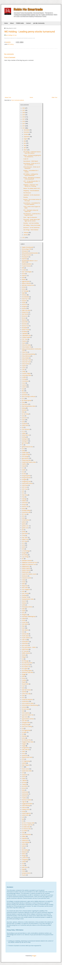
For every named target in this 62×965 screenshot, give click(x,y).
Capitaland (25, 333)
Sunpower (24, 774)
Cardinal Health (26, 337)
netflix (23, 605)
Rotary (24, 678)
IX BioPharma (25, 520)
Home (6, 23)
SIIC (23, 734)
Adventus (24, 275)
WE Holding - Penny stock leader (31, 225)
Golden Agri (25, 452)
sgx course (25, 717)
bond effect (25, 322)
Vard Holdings (25, 842)
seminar (24, 707)
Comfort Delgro (26, 373)
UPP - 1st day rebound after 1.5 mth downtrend (31, 181)
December (27, 130)
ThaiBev (24, 798)
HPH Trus (24, 487)
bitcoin (24, 318)
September (27, 136)
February (26, 232)
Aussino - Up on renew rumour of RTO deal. (32, 200)
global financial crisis (27, 446)
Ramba (24, 655)
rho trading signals (27, 670)
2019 (23, 114)
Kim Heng (24, 541)
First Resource (27, 193)
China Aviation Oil (26, 347)
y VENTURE (25, 857)
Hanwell (24, 466)
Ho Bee (24, 473)
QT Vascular (25, 651)
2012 (23, 237)
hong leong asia (26, 477)
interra (23, 508)
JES (23, 529)
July (25, 141)
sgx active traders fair (27, 715)
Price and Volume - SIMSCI (29, 647)
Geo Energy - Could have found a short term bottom (32, 152)
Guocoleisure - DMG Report (30, 161)
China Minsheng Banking (28, 354)
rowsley (24, 680)
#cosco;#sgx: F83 (26, 249)
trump (23, 811)
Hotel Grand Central (27, 483)
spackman (24, 755)
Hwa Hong (25, 495)
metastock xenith (26, 578)
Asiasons (24, 300)
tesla (23, 790)
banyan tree (25, 312)
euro (23, 416)
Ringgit (24, 674)
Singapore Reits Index (27, 742)
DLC (23, 398)
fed (23, 427)
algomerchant (25, 281)
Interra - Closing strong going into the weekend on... (32, 156)
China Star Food (26, 362)
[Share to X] (19, 42)
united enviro (25, 815)
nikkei (23, 608)
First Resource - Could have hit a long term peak (31, 214)
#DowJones (25, 251)
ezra (23, 421)
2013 (23, 128)
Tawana (24, 784)
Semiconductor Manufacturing (30, 705)
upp (23, 819)
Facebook (24, 423)
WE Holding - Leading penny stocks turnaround (30, 174)
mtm (23, 591)
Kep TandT (25, 537)
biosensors (25, 316)
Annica (24, 289)
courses (24, 385)
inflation (24, 500)
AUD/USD (24, 304)
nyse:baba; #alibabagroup (28, 616)
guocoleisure (25, 458)
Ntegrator (24, 614)
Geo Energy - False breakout (30, 229)
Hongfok (24, 479)
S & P (23, 686)
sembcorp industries (27, 699)
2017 (23, 119)
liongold (24, 553)
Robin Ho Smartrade (28, 9)
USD (23, 832)
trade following (26, 805)
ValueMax (24, 838)
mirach (24, 582)
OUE (23, 632)
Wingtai (24, 855)
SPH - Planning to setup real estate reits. (30, 210)
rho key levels (25, 664)
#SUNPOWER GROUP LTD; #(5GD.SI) (29, 261)
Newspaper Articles (27, 607)
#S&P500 (24, 259)
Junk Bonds (25, 533)
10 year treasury (26, 266)
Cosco (23, 383)
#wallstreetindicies (27, 264)
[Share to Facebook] (21, 42)
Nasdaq (24, 595)
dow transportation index (28, 406)
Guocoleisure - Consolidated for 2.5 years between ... (31, 203)
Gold (23, 450)
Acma (23, 273)
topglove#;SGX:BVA (27, 803)
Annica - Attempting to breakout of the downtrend (31, 178)
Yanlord (24, 861)
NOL (23, 612)
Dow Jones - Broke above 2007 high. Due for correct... (31, 220)
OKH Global (25, 624)
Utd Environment (26, 834)
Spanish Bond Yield (27, 757)
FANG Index (25, 425)
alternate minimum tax (28, 285)
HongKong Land (26, 481)
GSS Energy (25, 456)
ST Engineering (26, 761)
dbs (23, 390)
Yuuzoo (24, 875)
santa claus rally (26, 693)
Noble (23, 610)
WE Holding (10, 44)
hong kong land (26, 475)
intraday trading (26, 510)
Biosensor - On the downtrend (31, 227)
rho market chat (26, 666)
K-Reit (23, 535)
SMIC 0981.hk (25, 749)
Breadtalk (24, 327)
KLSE (23, 545)
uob (23, 817)
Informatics (25, 502)
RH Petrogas (25, 661)
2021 (23, 110)
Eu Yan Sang (25, 414)
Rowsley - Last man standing (31, 223)
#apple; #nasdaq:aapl (27, 247)
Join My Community (38, 23)
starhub (24, 763)
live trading (25, 555)
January (26, 234)
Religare (24, 657)
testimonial (25, 792)
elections (24, 410)
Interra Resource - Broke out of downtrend (31, 167)
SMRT (23, 751)
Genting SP (25, 441)
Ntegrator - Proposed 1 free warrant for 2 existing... (30, 185)
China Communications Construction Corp (31, 349)
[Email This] (16, 42)
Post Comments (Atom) (17, 100)
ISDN (23, 518)
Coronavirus (25, 381)
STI (23, 767)
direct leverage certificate (28, 396)
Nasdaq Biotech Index (28, 599)
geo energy (25, 443)
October (26, 134)
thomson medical (26, 800)
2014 (23, 126)
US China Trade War (27, 825)
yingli (23, 869)
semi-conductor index (27, 703)
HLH (23, 472)
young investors (26, 873)
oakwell (24, 618)
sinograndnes (25, 747)
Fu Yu (23, 431)
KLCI (23, 543)
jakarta (24, 524)
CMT (23, 369)
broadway (24, 331)
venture (24, 844)
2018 (23, 117)
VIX (23, 848)
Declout (24, 392)
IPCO (23, 516)
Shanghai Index (26, 722)
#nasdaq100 (25, 257)
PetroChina (25, 643)
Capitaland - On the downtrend (31, 195)
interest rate (25, 506)
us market (24, 830)
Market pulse (25, 572)
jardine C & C (25, 526)
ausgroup (24, 306)
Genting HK (25, 439)
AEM (23, 277)
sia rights (24, 732)
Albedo (24, 279)
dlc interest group (26, 400)
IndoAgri (24, 499)
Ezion (23, 419)
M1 (23, 558)
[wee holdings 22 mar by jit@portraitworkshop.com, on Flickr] (10, 35)
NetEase (24, 603)
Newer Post (8, 97)
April (25, 147)
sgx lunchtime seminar (28, 719)
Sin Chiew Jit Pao (26, 740)
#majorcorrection (26, 255)
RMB (23, 676)
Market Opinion (26, 568)
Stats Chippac (25, 765)
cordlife (24, 377)
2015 (23, 123)
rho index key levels (27, 662)
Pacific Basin (25, 635)
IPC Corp (24, 514)
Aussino (24, 308)
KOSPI (23, 547)
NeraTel (24, 601)
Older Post (54, 97)
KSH (23, 549)
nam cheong (25, 593)
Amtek (23, 287)
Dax (23, 389)
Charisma (24, 341)
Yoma (23, 871)
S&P (23, 688)
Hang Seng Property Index (29, 462)
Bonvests (24, 324)
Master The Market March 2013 (31, 188)
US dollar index (26, 827)
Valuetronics (25, 840)
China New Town (26, 360)
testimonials (25, 794)
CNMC (23, 371)
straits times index (27, 771)
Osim (23, 628)
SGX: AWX (24, 720)
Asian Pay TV (25, 298)
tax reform (25, 786)
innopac (24, 504)
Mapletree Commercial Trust (29, 562)
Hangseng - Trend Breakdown (31, 190)
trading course (26, 809)
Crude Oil (25, 159)
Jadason (24, 522)
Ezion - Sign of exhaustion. (30, 217)
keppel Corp (25, 539)
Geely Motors (25, 435)
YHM (23, 865)
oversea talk (25, 634)
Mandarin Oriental (26, 560)
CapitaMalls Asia (26, 335)
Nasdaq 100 (25, 597)
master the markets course (29, 574)
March (25, 150)
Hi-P (23, 468)
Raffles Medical (26, 653)
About (12, 23)
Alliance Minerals (26, 283)
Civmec (24, 367)
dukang (24, 408)
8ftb (23, 268)
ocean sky (24, 622)
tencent (24, 788)
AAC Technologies (27, 271)
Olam (23, 626)
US (22, 821)
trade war (24, 807)
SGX (23, 711)
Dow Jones (25, 404)
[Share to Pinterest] (22, 42)
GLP (23, 448)
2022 (23, 108)
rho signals (25, 668)
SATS (23, 697)
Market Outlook (26, 570)
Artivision (24, 295)
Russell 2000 (25, 684)
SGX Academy (25, 713)
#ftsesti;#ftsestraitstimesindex (30, 253)
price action (25, 645)
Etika (23, 412)
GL (22, 444)
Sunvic (23, 776)
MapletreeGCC (26, 566)
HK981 (24, 470)
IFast (23, 497)
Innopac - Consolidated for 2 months (30, 171)
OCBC (23, 620)
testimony (24, 796)
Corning (24, 379)
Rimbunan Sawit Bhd (27, 672)
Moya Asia (25, 585)
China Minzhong (26, 356)
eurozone (24, 417)
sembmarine (25, 701)
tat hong (24, 782)
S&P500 (24, 691)
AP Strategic (25, 291)
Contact (28, 23)
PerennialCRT (25, 641)
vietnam (24, 846)
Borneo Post (25, 325)
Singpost (24, 744)
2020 (23, 112)
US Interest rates (26, 828)
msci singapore (26, 589)
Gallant (24, 433)
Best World (25, 314)
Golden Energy (26, 454)
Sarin (23, 695)
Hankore (24, 464)
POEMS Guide (20, 23)
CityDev (24, 365)
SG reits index (25, 709)
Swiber (24, 778)
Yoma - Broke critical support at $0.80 (31, 207)
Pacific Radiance (26, 637)
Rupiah (24, 682)
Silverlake (24, 736)
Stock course (25, 769)
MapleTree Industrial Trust (29, 564)
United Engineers (26, 813)
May (25, 145)
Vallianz (24, 836)
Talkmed (24, 780)
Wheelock (24, 852)
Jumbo (23, 531)
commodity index (26, 375)
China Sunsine (25, 363)
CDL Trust (24, 339)
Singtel (24, 746)
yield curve (25, 867)
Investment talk (26, 512)
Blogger (34, 955)
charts (23, 343)
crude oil (24, 387)
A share (24, 270)
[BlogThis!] (18, 42)
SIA (23, 728)
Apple (23, 293)
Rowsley (25, 197)
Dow (23, 402)
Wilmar (24, 853)
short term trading (27, 726)
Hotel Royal (25, 485)
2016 (23, 121)
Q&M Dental (25, 649)
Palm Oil (24, 639)
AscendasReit (25, 297)
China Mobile (25, 358)
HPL (23, 491)
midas (23, 580)
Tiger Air (24, 801)
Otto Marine (25, 630)
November (27, 132)
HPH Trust (24, 489)
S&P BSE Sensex (26, 690)
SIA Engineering (26, 730)
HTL (23, 493)
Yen (23, 863)
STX (23, 773)
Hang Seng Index (26, 460)
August (26, 139)
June (25, 143)
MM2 (23, 583)
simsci (23, 738)
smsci (23, 753)
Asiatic (23, 302)
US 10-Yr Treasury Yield (28, 823)
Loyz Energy (25, 556)
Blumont (24, 320)
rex (23, 659)
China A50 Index (26, 345)
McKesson (25, 576)
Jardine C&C (25, 528)
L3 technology (25, 551)
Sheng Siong (25, 724)
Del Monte (25, 394)
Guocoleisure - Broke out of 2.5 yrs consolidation (31, 164)
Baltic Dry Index (26, 310)
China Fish (24, 352)
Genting (24, 437)
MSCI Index (25, 587)
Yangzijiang (25, 859)
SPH (23, 759)
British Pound (25, 329)
